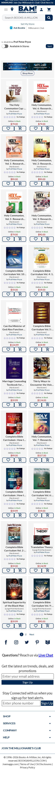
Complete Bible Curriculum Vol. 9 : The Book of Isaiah (41, 604)
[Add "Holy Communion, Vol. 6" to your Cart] (48, 128)
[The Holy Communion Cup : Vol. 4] (14, 91)
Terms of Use (27, 764)
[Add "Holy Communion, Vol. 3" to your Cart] (48, 239)
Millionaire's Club (36, 28)
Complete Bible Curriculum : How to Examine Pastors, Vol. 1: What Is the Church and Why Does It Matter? (14, 493)
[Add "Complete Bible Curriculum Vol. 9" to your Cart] (48, 626)
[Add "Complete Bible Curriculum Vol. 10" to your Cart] (20, 294)
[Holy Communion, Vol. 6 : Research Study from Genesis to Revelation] (42, 91)
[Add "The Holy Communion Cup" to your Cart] (20, 128)
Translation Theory (42, 547)
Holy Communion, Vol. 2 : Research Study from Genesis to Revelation (42, 162)
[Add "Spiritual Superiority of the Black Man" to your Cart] (20, 626)
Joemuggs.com (10, 764)
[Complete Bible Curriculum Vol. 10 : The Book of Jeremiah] (14, 257)
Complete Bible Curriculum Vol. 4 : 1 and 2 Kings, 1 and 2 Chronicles (42, 272)
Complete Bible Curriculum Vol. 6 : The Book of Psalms (41, 493)
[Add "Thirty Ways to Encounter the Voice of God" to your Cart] (48, 404)
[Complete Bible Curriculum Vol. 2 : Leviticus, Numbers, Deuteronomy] (14, 534)
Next (31, 634)
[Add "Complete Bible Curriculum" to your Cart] (20, 460)
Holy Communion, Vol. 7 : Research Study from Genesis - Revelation (42, 438)
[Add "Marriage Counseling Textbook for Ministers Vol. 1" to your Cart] (20, 404)
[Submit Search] (49, 18)
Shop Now (27, 73)
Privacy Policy (27, 767)
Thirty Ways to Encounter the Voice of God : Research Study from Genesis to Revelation (41, 383)
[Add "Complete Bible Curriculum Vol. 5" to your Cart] (48, 349)
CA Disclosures (43, 764)
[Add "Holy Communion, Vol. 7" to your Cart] (48, 460)
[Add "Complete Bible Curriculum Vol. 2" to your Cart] (20, 570)
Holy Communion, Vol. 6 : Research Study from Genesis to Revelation (42, 106)
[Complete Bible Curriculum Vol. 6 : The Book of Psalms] (42, 478)
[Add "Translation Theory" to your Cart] (48, 570)
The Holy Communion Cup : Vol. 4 (14, 106)
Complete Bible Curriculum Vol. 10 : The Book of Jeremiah (14, 272)
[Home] (27, 9)
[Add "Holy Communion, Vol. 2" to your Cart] (48, 183)
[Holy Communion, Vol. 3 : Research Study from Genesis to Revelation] (42, 202)
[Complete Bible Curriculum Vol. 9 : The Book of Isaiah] (42, 589)
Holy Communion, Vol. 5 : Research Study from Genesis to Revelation (14, 217)
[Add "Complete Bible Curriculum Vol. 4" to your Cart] (48, 294)
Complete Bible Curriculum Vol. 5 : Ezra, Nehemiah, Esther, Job (42, 327)
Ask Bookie (19, 28)
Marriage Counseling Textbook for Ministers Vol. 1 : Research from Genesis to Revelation (14, 383)
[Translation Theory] (42, 534)
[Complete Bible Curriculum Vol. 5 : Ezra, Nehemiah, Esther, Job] (42, 312)
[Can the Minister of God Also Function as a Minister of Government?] (14, 312)
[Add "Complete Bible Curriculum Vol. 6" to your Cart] (48, 515)
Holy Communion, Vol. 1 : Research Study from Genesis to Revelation (14, 162)
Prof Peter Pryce (15, 114)
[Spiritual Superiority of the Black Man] (14, 589)
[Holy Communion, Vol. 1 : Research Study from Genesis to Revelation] (14, 147)
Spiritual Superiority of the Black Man (14, 604)
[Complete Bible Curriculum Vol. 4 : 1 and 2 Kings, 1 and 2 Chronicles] (42, 257)
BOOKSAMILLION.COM (32, 760)
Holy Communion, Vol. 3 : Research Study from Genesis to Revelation (42, 217)
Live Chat (45, 655)
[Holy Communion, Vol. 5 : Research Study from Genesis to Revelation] (14, 202)
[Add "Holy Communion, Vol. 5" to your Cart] (20, 239)
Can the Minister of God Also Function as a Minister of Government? (14, 327)
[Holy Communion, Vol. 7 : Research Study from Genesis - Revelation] (42, 423)
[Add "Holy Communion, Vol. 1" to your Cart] (20, 183)
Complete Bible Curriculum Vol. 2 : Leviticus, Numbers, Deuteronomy (14, 549)
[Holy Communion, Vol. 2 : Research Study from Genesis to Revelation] (42, 147)
